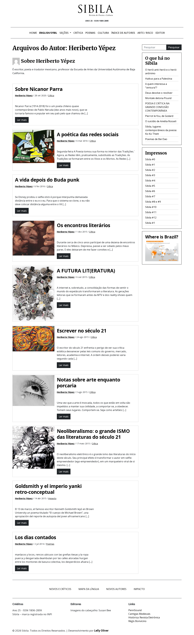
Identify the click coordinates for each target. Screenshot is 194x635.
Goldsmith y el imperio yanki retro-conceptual (48, 489)
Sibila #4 (150, 180)
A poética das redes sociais (88, 134)
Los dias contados (35, 537)
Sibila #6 (150, 191)
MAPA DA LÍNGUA (89, 589)
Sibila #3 (150, 175)
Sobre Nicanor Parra (39, 89)
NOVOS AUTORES (116, 589)
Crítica (78, 32)
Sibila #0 (150, 159)
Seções (64, 32)
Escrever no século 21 (82, 330)
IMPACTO (139, 589)
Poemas (90, 32)
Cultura (103, 32)
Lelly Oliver (101, 630)
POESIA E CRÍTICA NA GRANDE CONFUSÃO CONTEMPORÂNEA (157, 107)
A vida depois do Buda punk (47, 179)
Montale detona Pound (158, 98)
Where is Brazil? (161, 237)
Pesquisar (174, 47)
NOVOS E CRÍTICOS (60, 589)
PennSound (135, 610)
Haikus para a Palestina (158, 78)
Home (33, 32)
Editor (160, 32)
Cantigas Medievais (139, 613)
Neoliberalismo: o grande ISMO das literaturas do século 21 (93, 434)
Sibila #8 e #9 (153, 201)
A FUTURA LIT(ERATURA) (86, 270)
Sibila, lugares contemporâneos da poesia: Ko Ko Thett (161, 130)
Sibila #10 (150, 207)
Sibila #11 (150, 212)
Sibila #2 (150, 170)
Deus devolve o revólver (158, 92)
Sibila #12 (150, 217)
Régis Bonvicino (137, 621)
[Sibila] (96, 10)
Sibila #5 (150, 185)
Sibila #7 (150, 196)
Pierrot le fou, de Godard (159, 116)
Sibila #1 (150, 164)
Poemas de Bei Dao (156, 139)
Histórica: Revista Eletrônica (144, 617)
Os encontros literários (83, 225)
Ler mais (22, 120)
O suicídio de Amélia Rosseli (160, 121)
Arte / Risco (145, 32)
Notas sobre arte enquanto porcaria (88, 382)
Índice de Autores (123, 32)
